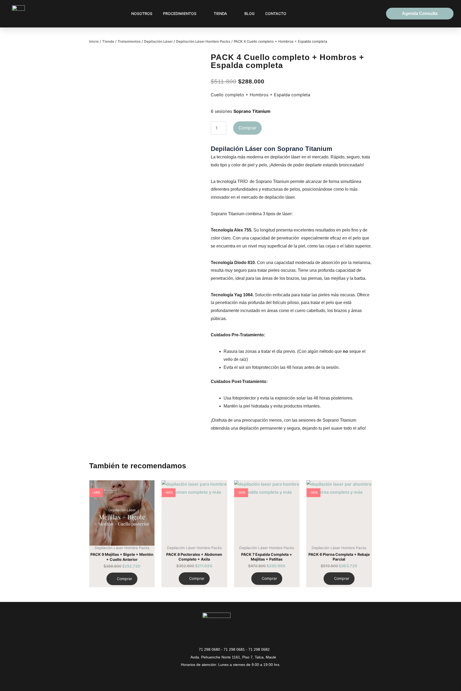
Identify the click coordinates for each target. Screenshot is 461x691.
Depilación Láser (158, 41)
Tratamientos (129, 41)
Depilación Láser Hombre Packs (203, 41)
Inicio (94, 41)
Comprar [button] (124, 578)
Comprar (247, 127)
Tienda (108, 41)
